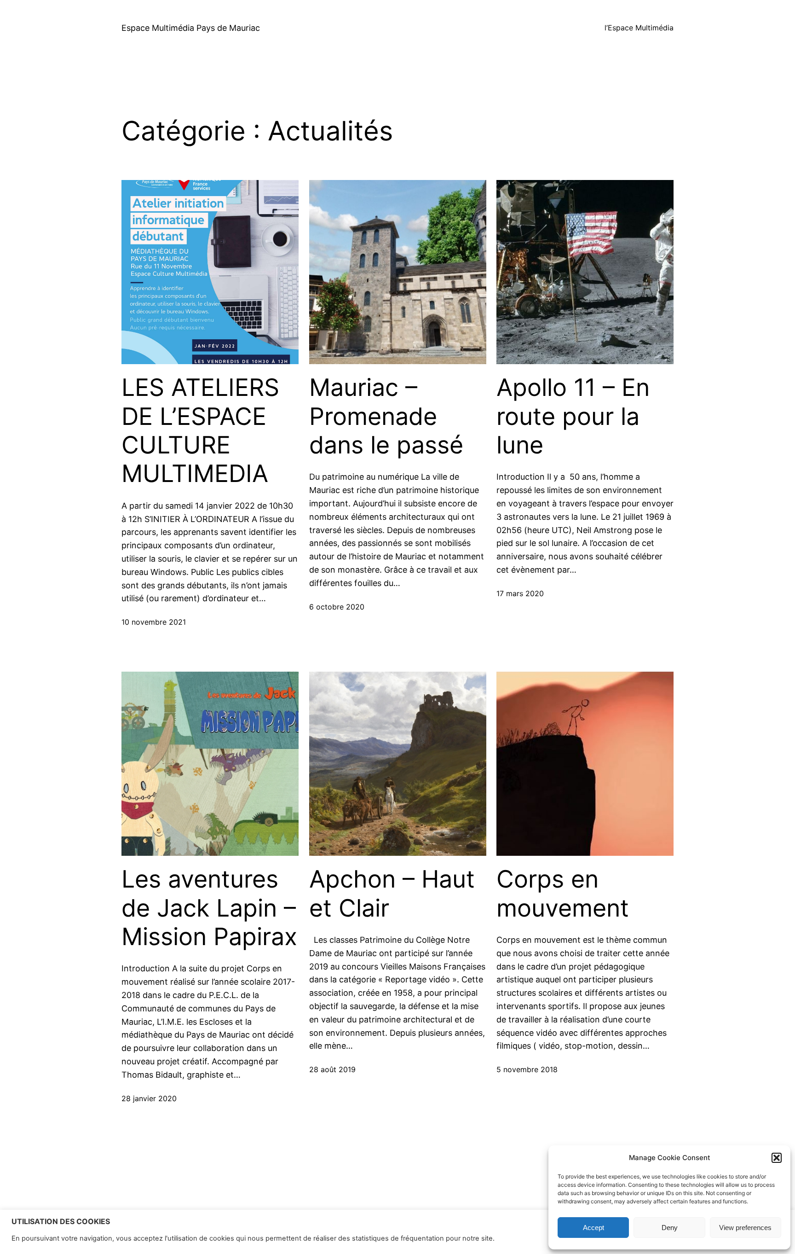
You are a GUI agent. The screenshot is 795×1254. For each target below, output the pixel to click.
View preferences (745, 1227)
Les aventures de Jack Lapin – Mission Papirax (209, 908)
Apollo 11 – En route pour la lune (573, 416)
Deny (670, 1227)
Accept (593, 1227)
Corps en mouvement (562, 893)
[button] (776, 1157)
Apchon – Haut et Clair (392, 893)
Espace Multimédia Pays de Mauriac (190, 28)
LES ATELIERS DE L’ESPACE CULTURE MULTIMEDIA (200, 430)
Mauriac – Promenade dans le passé (386, 416)
